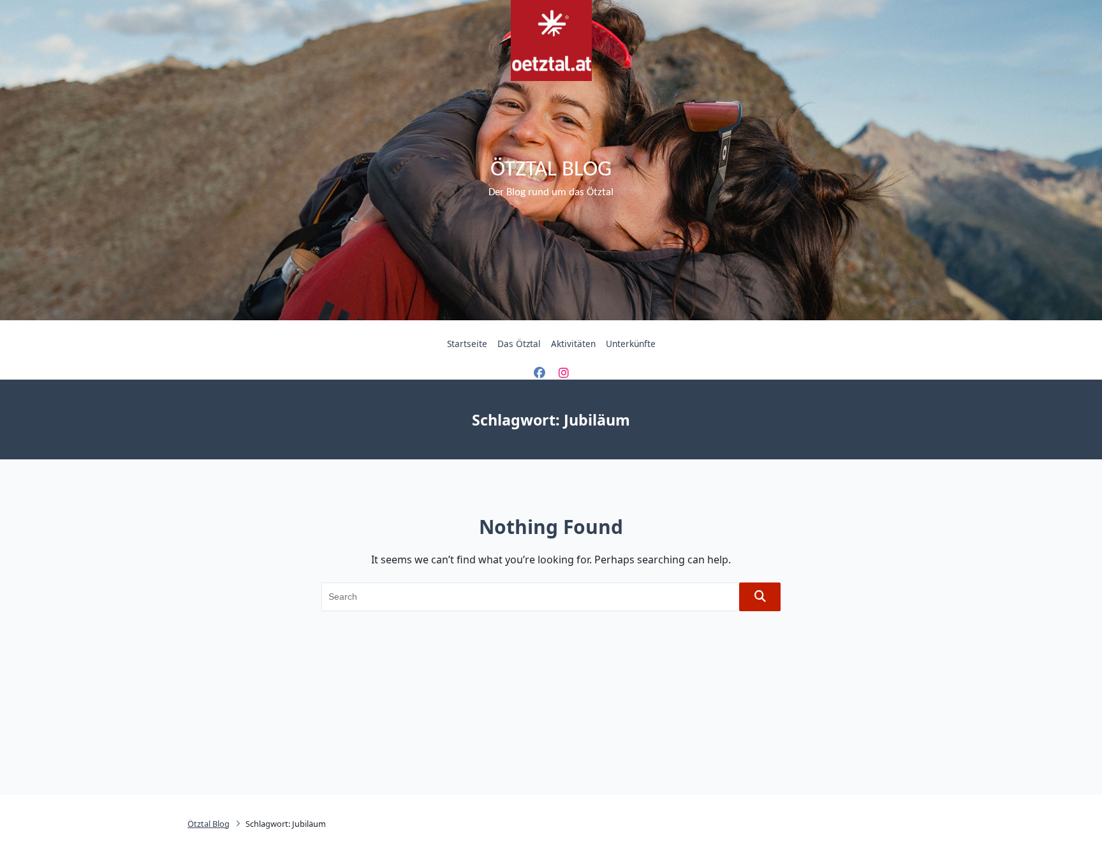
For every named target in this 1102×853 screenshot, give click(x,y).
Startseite (467, 343)
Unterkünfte (631, 343)
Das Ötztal (519, 343)
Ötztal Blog (551, 170)
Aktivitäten (573, 343)
